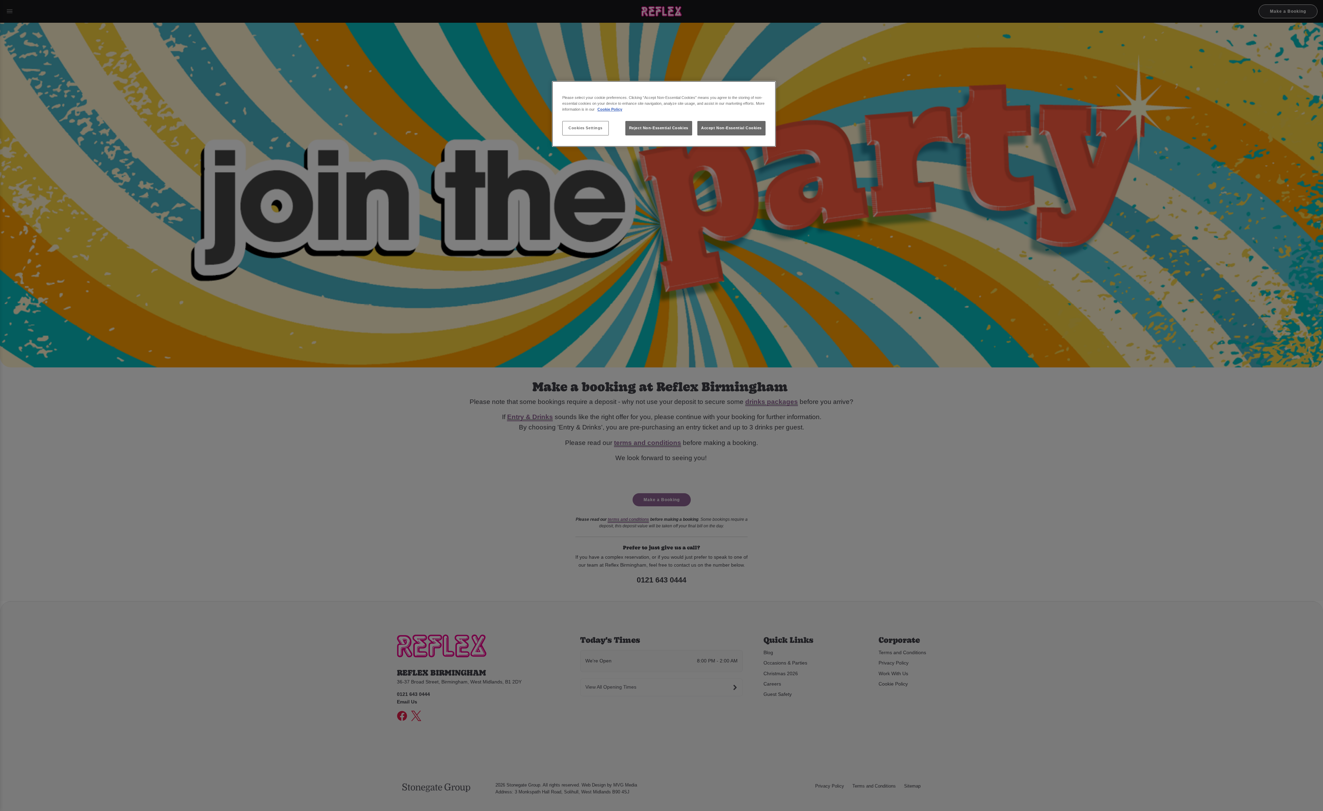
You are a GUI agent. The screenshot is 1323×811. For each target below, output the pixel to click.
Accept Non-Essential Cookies (731, 128)
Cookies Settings (585, 128)
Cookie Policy (609, 109)
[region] (664, 114)
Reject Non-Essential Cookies (658, 128)
